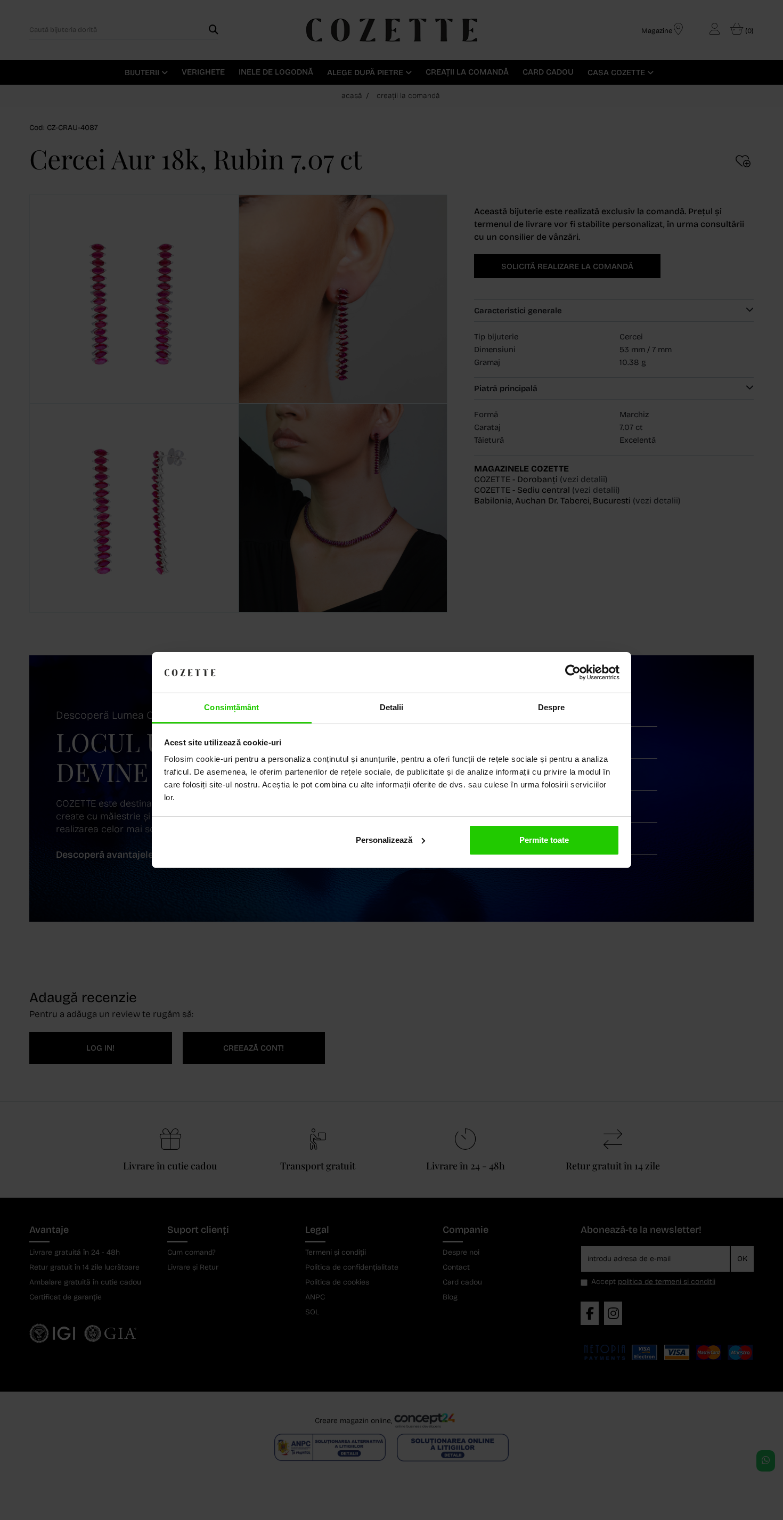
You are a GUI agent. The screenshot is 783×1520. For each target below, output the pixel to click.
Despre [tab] (551, 707)
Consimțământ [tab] (231, 707)
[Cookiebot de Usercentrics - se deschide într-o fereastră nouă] (572, 672)
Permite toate (544, 839)
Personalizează (384, 839)
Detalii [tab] (392, 707)
